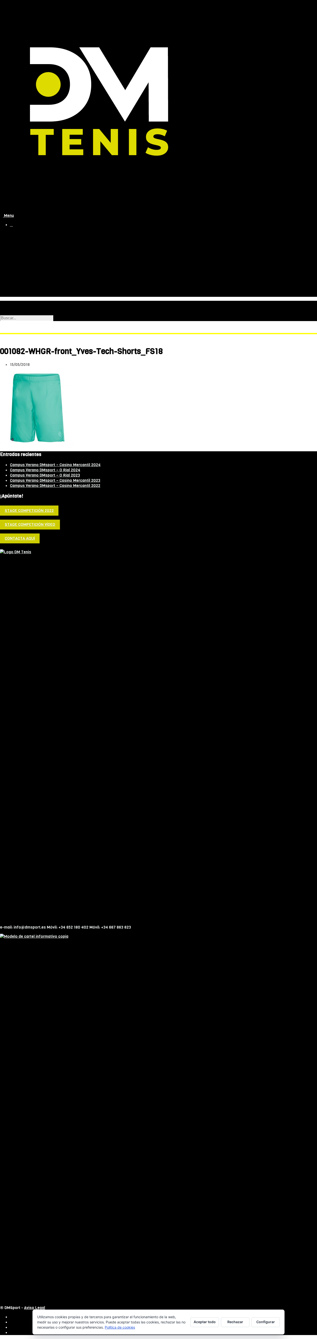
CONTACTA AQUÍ (20, 538)
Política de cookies (120, 1327)
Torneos (18, 283)
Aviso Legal (34, 1307)
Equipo (26, 253)
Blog (14, 288)
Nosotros (18, 244)
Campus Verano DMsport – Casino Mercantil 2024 (55, 464)
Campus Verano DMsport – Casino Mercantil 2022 (55, 485)
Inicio (15, 233)
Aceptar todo (205, 1322)
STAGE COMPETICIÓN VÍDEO (30, 524)
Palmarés (28, 263)
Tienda (16, 239)
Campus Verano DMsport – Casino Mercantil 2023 (55, 480)
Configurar (265, 1322)
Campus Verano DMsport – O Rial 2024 (45, 470)
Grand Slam (20, 278)
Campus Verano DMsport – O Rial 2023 (45, 475)
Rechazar (235, 1322)
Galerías (27, 269)
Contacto (18, 293)
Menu (8, 215)
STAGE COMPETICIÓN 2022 (29, 510)
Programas (30, 258)
